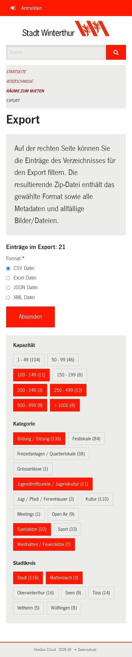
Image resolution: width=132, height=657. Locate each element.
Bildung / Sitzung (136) (39, 438)
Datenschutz (88, 650)
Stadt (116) (27, 577)
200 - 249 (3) (30, 390)
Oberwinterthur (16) (35, 592)
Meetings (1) (28, 514)
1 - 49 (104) (28, 359)
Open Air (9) (63, 514)
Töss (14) (101, 592)
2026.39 (65, 650)
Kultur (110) (97, 499)
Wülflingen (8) (64, 607)
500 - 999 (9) (30, 405)
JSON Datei (25, 287)
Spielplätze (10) (31, 529)
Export (12, 101)
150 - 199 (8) (70, 374)
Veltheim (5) (28, 607)
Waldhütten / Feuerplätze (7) (43, 544)
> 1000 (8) (64, 405)
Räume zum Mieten (25, 91)
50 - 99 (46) (63, 359)
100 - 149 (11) (31, 374)
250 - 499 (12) (68, 390)
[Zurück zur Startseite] (66, 30)
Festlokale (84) (86, 438)
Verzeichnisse (19, 81)
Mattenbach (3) (64, 577)
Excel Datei (24, 278)
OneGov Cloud (46, 650)
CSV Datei (23, 268)
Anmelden (31, 8)
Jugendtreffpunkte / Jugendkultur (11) (52, 484)
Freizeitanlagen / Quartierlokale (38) (51, 453)
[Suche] (116, 52)
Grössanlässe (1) (32, 468)
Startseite (16, 72)
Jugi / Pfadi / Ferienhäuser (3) (45, 499)
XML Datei (24, 297)
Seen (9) (73, 592)
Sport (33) (67, 529)
